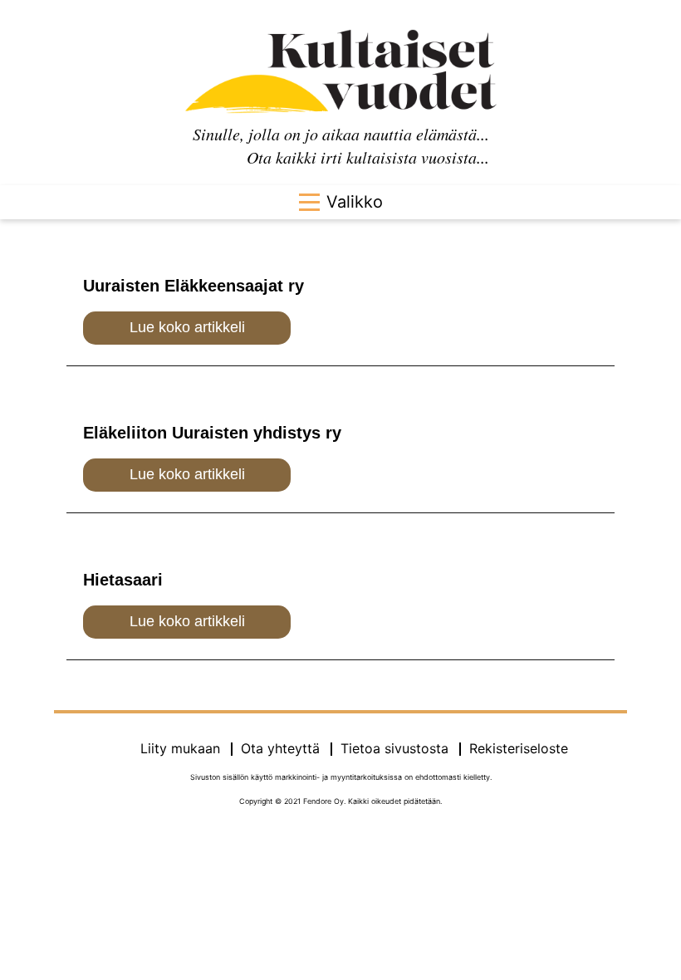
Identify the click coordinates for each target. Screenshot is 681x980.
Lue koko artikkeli (187, 327)
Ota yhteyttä (280, 748)
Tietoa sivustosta (394, 748)
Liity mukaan (180, 748)
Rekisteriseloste (518, 748)
